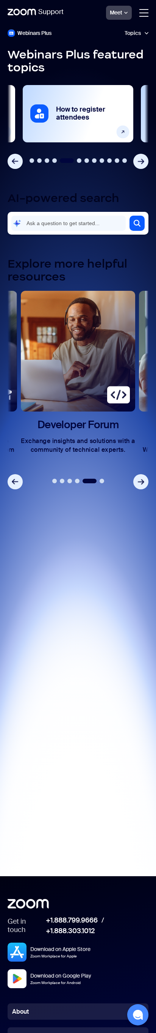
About (20, 1012)
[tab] (32, 160)
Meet (116, 12)
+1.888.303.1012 (70, 931)
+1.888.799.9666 (72, 920)
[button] (137, 223)
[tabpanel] (78, 113)
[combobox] (68, 223)
